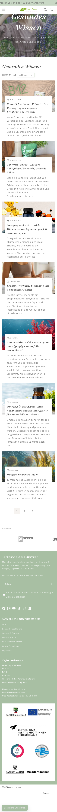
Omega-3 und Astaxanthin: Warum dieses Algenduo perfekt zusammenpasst (27, 229)
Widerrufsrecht (9, 637)
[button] (3, 10)
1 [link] (17, 510)
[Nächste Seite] (40, 511)
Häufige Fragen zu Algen (22, 474)
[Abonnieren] (52, 584)
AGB (4, 624)
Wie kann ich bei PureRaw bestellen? (18, 679)
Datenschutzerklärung (12, 629)
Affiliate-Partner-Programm (14, 682)
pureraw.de (15, 786)
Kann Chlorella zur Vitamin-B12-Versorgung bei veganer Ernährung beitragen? (28, 108)
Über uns (6, 675)
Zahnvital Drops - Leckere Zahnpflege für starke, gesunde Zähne (26, 168)
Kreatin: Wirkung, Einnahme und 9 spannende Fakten (28, 288)
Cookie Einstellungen (11, 646)
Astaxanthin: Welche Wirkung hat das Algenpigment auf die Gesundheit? (28, 346)
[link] (19, 539)
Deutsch (46, 793)
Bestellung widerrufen (12, 665)
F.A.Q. (5, 672)
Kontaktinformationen (12, 641)
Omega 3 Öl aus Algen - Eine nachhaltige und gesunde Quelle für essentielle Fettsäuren (27, 410)
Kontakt (5, 668)
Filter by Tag (9, 74)
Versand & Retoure (10, 633)
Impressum (7, 650)
